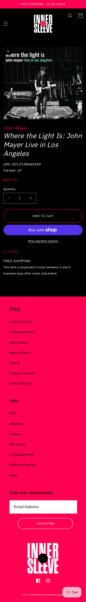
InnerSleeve (37, 594)
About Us (16, 424)
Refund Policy (20, 383)
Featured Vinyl (20, 322)
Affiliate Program (23, 465)
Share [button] (13, 251)
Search (14, 363)
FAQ (12, 413)
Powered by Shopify (54, 594)
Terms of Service (22, 373)
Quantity (9, 189)
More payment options (43, 241)
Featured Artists (22, 332)
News (13, 475)
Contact (15, 434)
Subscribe (45, 523)
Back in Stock (20, 353)
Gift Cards (17, 444)
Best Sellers (18, 342)
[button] (6, 24)
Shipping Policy (21, 454)
